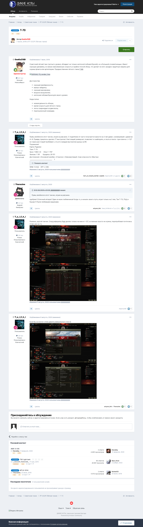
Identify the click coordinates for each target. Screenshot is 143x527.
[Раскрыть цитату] (33, 190)
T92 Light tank (25, 459)
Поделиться (108, 40)
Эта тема (124, 11)
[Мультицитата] (31, 119)
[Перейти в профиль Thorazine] (19, 191)
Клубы (21, 16)
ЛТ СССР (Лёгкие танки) (37, 42)
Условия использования (58, 524)
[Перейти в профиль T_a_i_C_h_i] (19, 139)
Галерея (42, 16)
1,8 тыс (20, 151)
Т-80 (81, 69)
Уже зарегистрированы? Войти (106, 4)
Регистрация (127, 4)
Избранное (31, 16)
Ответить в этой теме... (31, 427)
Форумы (12, 16)
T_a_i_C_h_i (20, 132)
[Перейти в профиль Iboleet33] (108, 473)
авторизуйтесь (80, 418)
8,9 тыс (20, 78)
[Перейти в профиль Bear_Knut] (108, 462)
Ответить (126, 50)
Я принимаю (127, 523)
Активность (23, 11)
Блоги (61, 16)
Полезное (34, 11)
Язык (60, 508)
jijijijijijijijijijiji (55, 190)
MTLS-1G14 (24, 470)
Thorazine (20, 184)
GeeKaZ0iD (20, 59)
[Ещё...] (130, 59)
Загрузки (52, 16)
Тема (68, 508)
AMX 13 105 (15, 449)
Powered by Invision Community (71, 515)
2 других (117, 176)
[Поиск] (131, 11)
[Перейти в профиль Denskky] (108, 451)
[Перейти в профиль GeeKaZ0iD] (13, 40)
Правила (80, 16)
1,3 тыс (20, 203)
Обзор (13, 11)
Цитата (37, 119)
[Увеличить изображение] (40, 74)
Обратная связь (78, 508)
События (70, 16)
